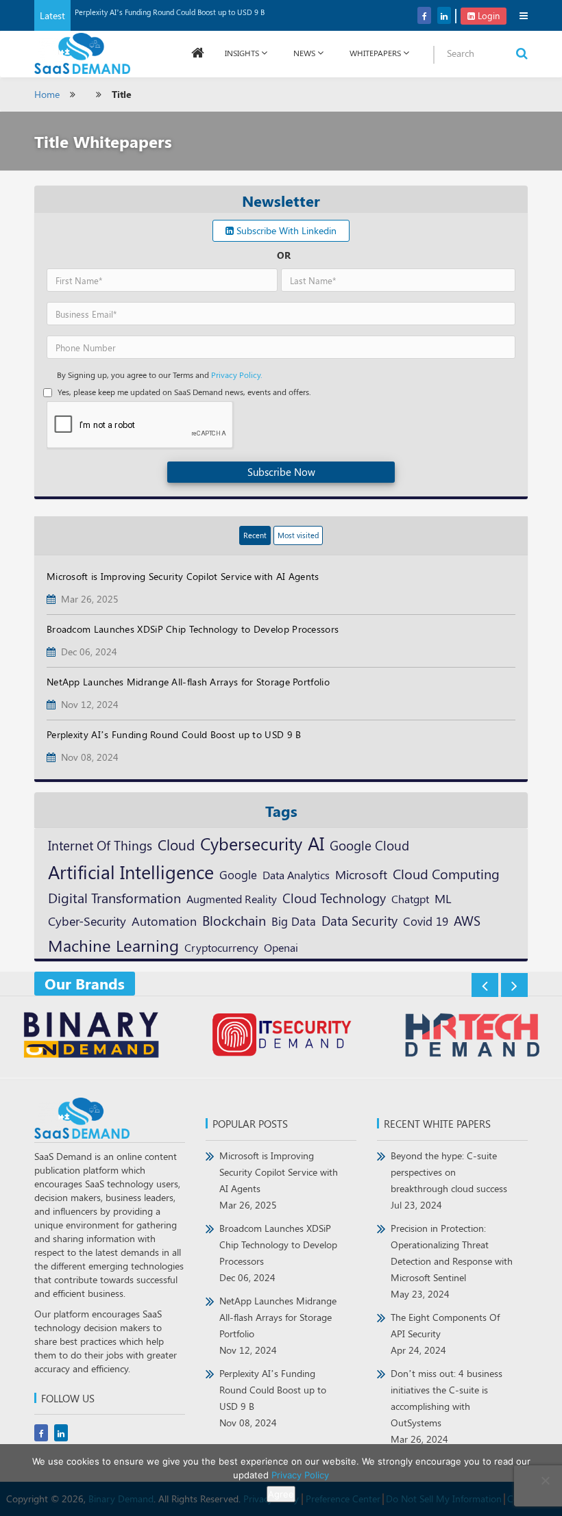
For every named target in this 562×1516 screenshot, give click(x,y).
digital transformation (114, 897)
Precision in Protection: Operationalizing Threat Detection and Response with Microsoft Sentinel (452, 1261)
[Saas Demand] (82, 52)
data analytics (296, 875)
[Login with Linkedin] (60, 31)
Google (238, 874)
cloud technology (334, 898)
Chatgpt (410, 899)
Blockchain (234, 920)
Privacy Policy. (236, 374)
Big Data (293, 920)
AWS (467, 920)
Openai (281, 947)
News (304, 52)
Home (47, 94)
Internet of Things (100, 845)
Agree (281, 1494)
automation (164, 921)
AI (316, 843)
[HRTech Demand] (472, 1036)
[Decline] (545, 1480)
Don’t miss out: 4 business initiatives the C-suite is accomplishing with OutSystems (446, 1406)
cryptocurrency (221, 947)
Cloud (176, 844)
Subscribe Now (281, 472)
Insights (242, 52)
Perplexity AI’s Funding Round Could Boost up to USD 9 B (170, 12)
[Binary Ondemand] (90, 1036)
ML (443, 898)
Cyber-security (87, 920)
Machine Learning (113, 945)
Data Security (359, 920)
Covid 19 (425, 920)
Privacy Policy (300, 1474)
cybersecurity (251, 843)
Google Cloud (369, 845)
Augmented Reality (231, 898)
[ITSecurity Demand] (281, 1036)
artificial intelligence (131, 871)
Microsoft (361, 874)
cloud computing (446, 874)
